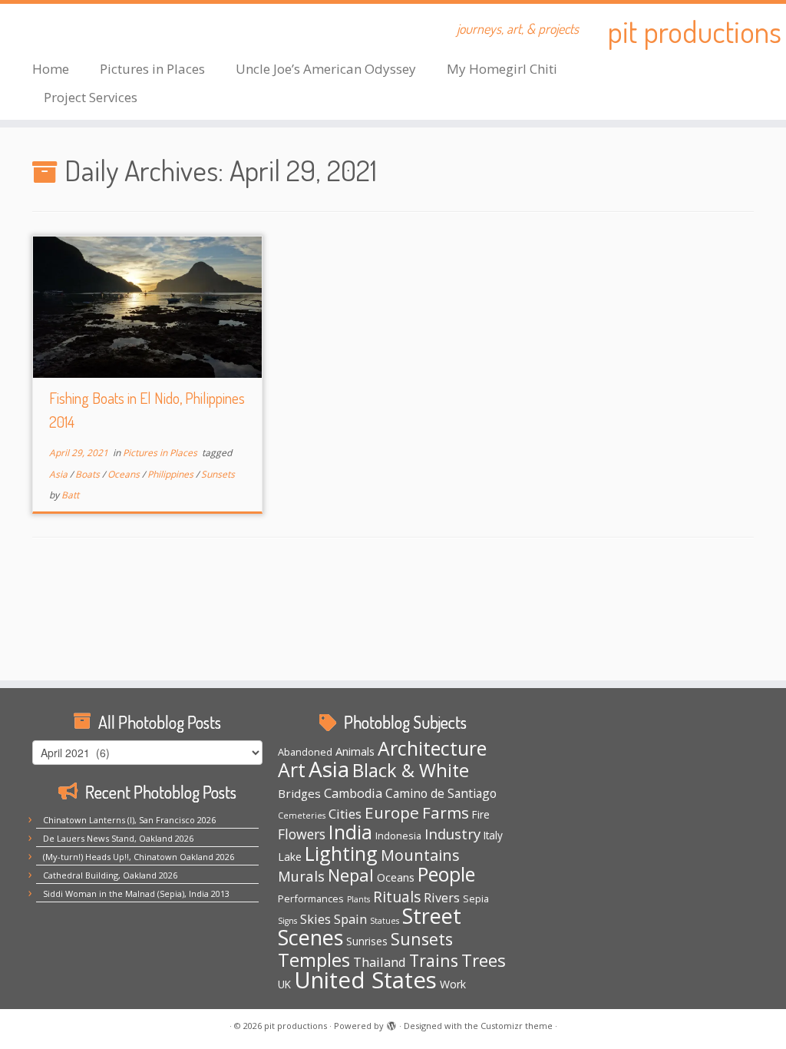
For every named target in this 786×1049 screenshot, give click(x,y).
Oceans (124, 474)
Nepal (351, 875)
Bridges (299, 793)
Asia (59, 474)
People (446, 874)
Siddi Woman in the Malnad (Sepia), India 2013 (136, 893)
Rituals (397, 896)
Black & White (410, 770)
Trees (483, 959)
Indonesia (398, 835)
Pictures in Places (152, 69)
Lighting (341, 853)
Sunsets (218, 474)
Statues (384, 920)
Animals (355, 751)
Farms (445, 812)
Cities (345, 813)
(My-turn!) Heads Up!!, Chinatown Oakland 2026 (138, 856)
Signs (287, 920)
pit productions (694, 30)
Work (453, 984)
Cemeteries (301, 815)
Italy (493, 835)
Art (291, 769)
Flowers (301, 834)
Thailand (379, 962)
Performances (311, 898)
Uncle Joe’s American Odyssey (326, 69)
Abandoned (305, 752)
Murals (301, 875)
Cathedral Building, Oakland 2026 (110, 875)
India (350, 832)
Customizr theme (517, 1025)
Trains (433, 960)
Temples (314, 959)
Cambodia (353, 793)
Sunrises (367, 941)
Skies (315, 919)
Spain (350, 919)
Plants (358, 899)
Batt (70, 494)
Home (50, 69)
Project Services (90, 97)
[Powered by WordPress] (391, 1023)
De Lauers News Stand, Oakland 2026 (118, 838)
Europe (392, 812)
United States (365, 980)
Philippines (171, 474)
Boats (88, 474)
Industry (452, 833)
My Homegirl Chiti (502, 69)
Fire (481, 815)
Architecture (432, 748)
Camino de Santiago (441, 793)
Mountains (420, 855)
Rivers (442, 897)
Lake (290, 856)
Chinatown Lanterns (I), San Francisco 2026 (129, 820)
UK (284, 984)
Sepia (476, 898)
